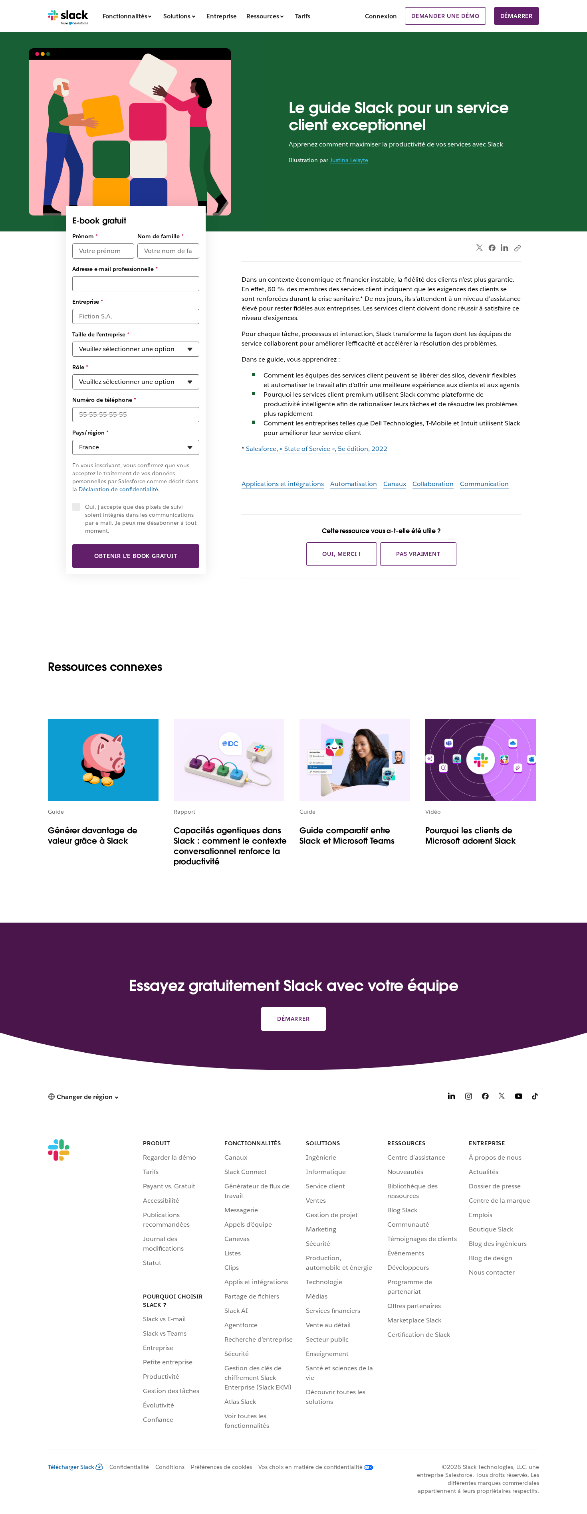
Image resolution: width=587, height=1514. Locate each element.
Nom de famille (160, 236)
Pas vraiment (418, 553)
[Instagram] (468, 1097)
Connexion (381, 16)
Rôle (80, 367)
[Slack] (68, 16)
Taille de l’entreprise (100, 334)
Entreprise (87, 301)
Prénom (85, 236)
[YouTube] (518, 1097)
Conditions (169, 1467)
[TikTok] (535, 1097)
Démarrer (516, 16)
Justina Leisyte (349, 160)
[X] (502, 1097)
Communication (484, 484)
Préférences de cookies (221, 1467)
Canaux (394, 484)
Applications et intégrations (283, 484)
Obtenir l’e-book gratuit (135, 555)
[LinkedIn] (504, 248)
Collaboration (433, 484)
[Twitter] (480, 248)
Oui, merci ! (341, 553)
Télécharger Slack (71, 1467)
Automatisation (353, 484)
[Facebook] (492, 247)
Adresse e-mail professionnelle (115, 269)
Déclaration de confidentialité (118, 489)
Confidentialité (129, 1467)
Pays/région (90, 432)
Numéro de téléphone (104, 399)
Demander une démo (445, 16)
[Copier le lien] (517, 247)
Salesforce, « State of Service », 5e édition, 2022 (316, 449)
